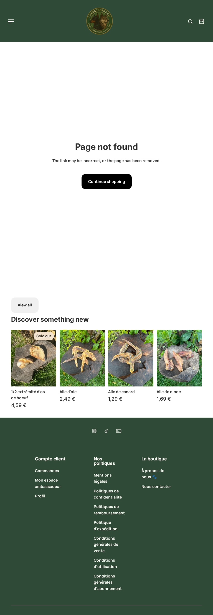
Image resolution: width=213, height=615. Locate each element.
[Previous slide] (15, 358)
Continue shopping (106, 181)
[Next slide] (52, 358)
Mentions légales (103, 478)
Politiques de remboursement (109, 509)
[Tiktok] (106, 431)
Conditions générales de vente (106, 544)
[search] (190, 21)
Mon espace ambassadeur (48, 483)
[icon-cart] (200, 21)
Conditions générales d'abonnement (108, 582)
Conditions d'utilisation (105, 563)
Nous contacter (156, 486)
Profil (40, 496)
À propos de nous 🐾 (152, 473)
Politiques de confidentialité (108, 494)
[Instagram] (94, 431)
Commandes (47, 470)
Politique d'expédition (106, 525)
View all (25, 305)
